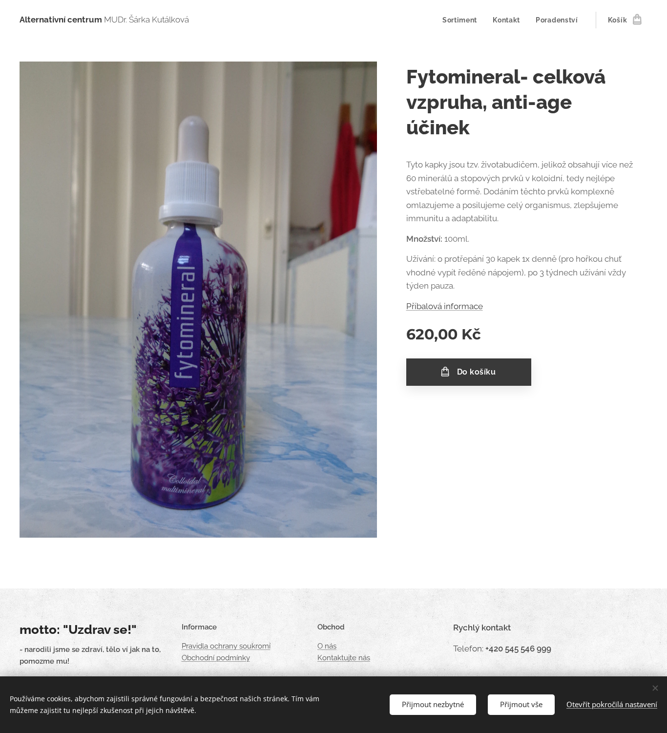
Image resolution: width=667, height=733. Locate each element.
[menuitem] (462, 20)
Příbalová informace (444, 306)
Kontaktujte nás (343, 657)
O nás (326, 646)
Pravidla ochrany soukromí (226, 646)
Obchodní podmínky (216, 657)
